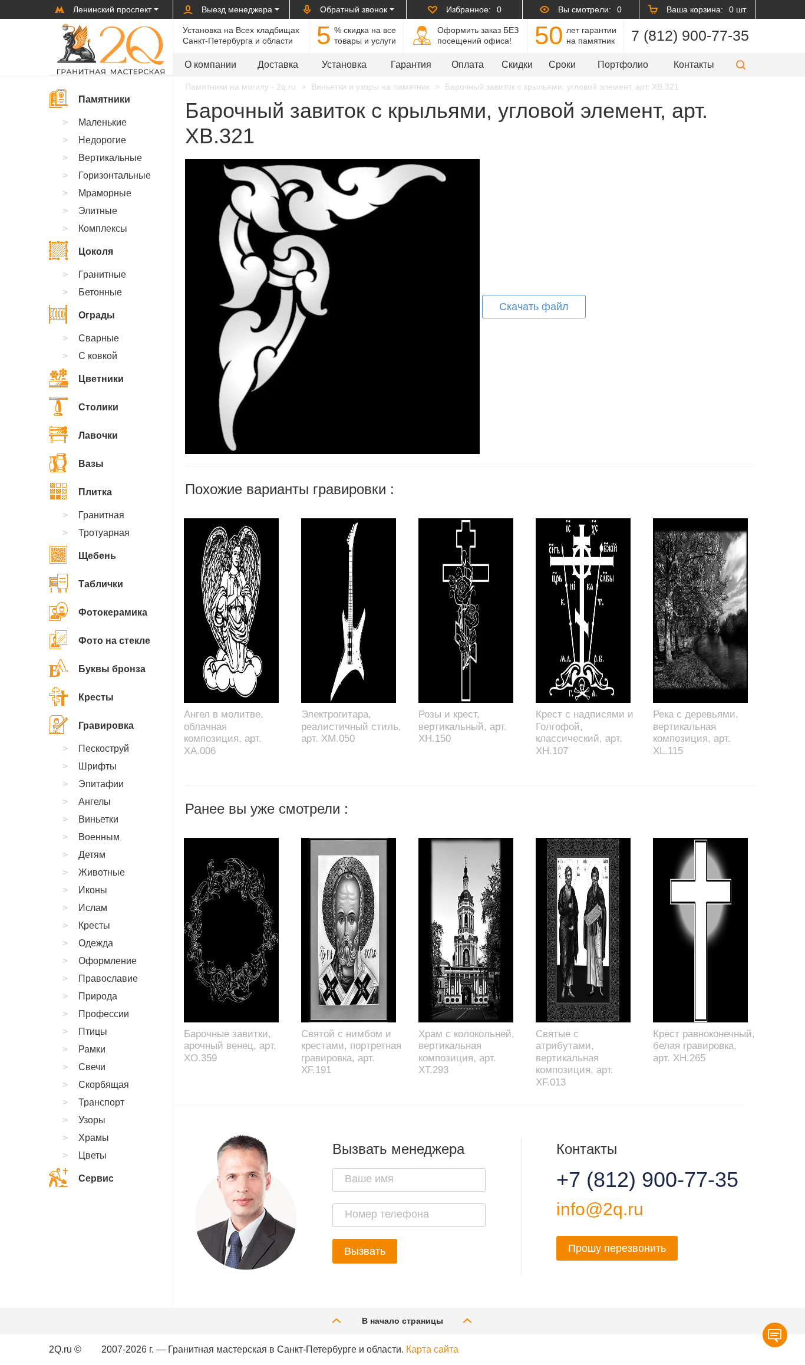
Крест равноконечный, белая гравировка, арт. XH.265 (704, 1046)
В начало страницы (402, 1320)
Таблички (100, 584)
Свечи (91, 1067)
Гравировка (106, 726)
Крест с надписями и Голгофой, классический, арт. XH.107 (585, 732)
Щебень (97, 556)
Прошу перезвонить (617, 1248)
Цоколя (95, 251)
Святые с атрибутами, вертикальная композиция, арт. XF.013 (574, 1058)
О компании (210, 65)
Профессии (103, 1014)
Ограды (96, 315)
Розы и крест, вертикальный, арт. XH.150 (462, 726)
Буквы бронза (112, 669)
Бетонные (100, 292)
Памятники (104, 99)
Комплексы (102, 228)
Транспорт (101, 1102)
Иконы (92, 890)
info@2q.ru (600, 1209)
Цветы (92, 1155)
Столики (98, 407)
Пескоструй (103, 749)
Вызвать (364, 1251)
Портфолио (623, 65)
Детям (91, 855)
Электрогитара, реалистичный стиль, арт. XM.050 (351, 726)
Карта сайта (432, 1349)
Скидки (517, 65)
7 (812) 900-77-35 (690, 35)
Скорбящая (103, 1085)
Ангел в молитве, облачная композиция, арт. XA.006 (223, 732)
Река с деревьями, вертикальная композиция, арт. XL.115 (695, 732)
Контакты (694, 65)
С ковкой (97, 356)
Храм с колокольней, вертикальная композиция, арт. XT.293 (466, 1051)
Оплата (467, 65)
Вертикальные (110, 158)
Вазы (91, 464)
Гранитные (102, 274)
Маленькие (102, 122)
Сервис (96, 1178)
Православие (108, 978)
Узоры (91, 1120)
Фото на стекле (114, 641)
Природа (97, 996)
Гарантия (411, 65)
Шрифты (97, 766)
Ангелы (94, 802)
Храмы (93, 1138)
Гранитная (101, 515)
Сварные (98, 338)
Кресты (96, 697)
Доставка (278, 65)
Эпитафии (101, 784)
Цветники (101, 379)
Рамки (91, 1049)
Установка (344, 65)
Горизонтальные (114, 175)
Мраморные (104, 193)
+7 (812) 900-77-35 (633, 1180)
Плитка (95, 492)
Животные (101, 872)
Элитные (97, 211)
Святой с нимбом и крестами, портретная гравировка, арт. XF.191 (351, 1051)
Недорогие (102, 140)
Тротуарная (104, 533)
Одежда (95, 943)
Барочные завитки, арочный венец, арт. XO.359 (230, 1046)
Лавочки (98, 435)
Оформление (107, 961)
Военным (99, 837)
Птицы (92, 1032)
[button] (740, 64)
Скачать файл (534, 307)
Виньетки (98, 819)
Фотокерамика (112, 612)
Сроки (562, 65)
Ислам (92, 908)
